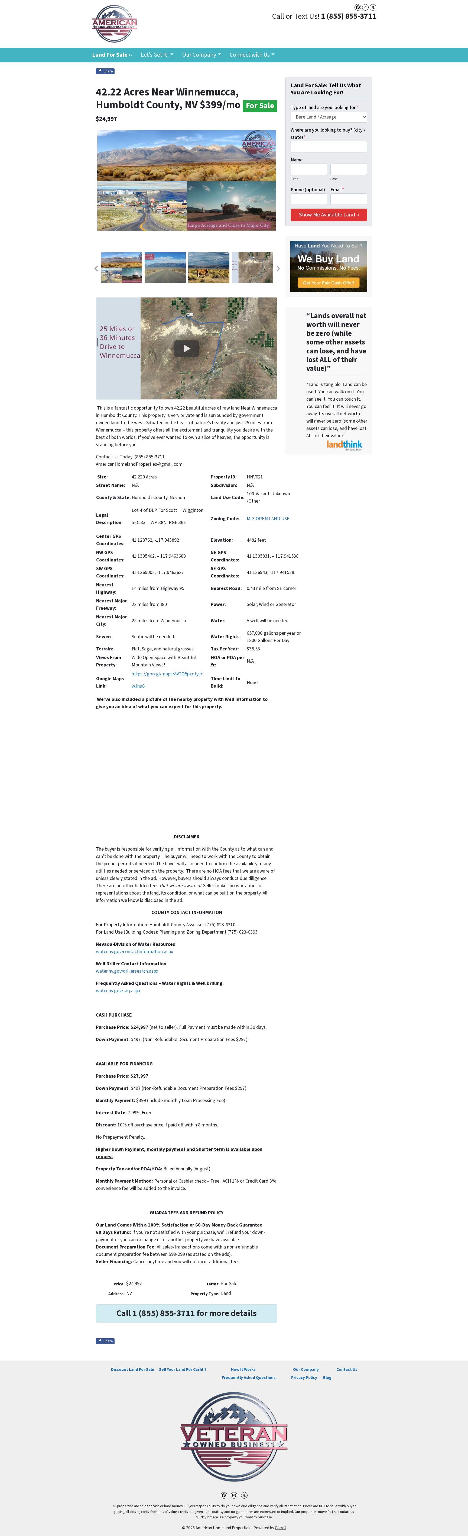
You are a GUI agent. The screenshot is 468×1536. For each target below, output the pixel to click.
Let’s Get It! (155, 55)
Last (333, 179)
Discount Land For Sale (132, 1369)
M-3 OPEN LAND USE (268, 518)
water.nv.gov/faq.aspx (118, 990)
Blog (327, 1378)
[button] (96, 268)
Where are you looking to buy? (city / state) (328, 134)
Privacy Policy (304, 1378)
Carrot (280, 1528)
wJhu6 (138, 686)
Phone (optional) (308, 189)
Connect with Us (250, 55)
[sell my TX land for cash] (328, 266)
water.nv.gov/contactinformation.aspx (134, 951)
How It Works (243, 1369)
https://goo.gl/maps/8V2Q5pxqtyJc (167, 673)
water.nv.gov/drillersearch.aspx (127, 971)
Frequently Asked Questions (248, 1378)
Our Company (199, 55)
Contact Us (346, 1369)
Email (337, 189)
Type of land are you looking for (324, 107)
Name (297, 160)
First (294, 179)
